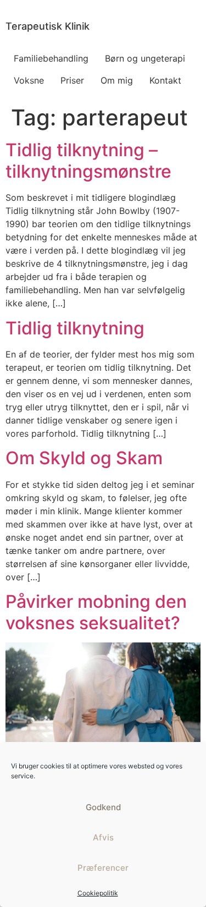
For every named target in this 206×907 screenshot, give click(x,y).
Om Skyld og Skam (84, 458)
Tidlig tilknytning (74, 328)
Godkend (103, 807)
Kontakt (165, 80)
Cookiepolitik (97, 893)
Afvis (103, 837)
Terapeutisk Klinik (47, 26)
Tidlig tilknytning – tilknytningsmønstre (88, 160)
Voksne (29, 80)
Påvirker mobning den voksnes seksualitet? (96, 612)
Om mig (117, 80)
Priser (72, 80)
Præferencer (103, 867)
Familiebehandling (51, 58)
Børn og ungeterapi (145, 58)
